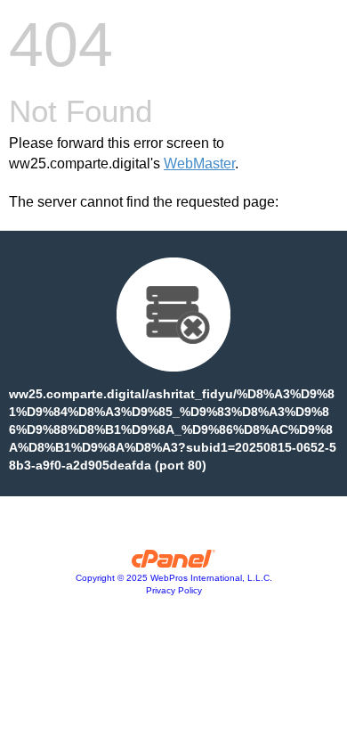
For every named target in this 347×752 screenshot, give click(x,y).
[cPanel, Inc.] (174, 563)
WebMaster (199, 163)
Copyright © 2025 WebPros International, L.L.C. (174, 578)
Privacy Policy (174, 590)
